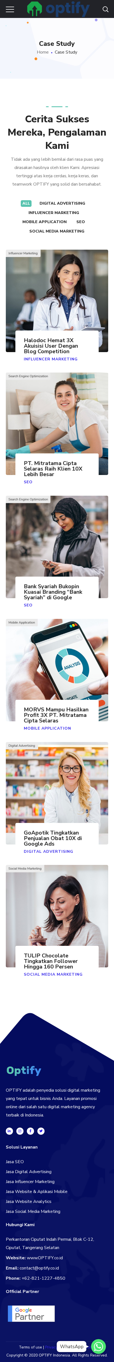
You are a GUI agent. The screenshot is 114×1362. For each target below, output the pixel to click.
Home (43, 52)
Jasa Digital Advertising (28, 1172)
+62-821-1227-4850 (43, 1278)
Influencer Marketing (53, 212)
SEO (80, 222)
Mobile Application (44, 222)
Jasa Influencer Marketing (30, 1182)
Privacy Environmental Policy (70, 1347)
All (26, 203)
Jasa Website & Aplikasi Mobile (37, 1192)
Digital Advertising (62, 203)
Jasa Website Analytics (28, 1202)
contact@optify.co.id (39, 1268)
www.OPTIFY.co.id (45, 1258)
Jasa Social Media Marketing (33, 1211)
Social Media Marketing (56, 231)
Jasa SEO (15, 1162)
